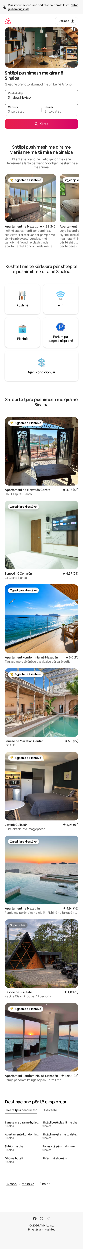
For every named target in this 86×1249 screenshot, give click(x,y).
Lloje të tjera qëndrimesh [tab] (21, 1110)
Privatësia (34, 1229)
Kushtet (50, 1229)
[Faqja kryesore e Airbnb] (8, 21)
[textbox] (23, 111)
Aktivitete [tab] (50, 1110)
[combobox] (41, 97)
